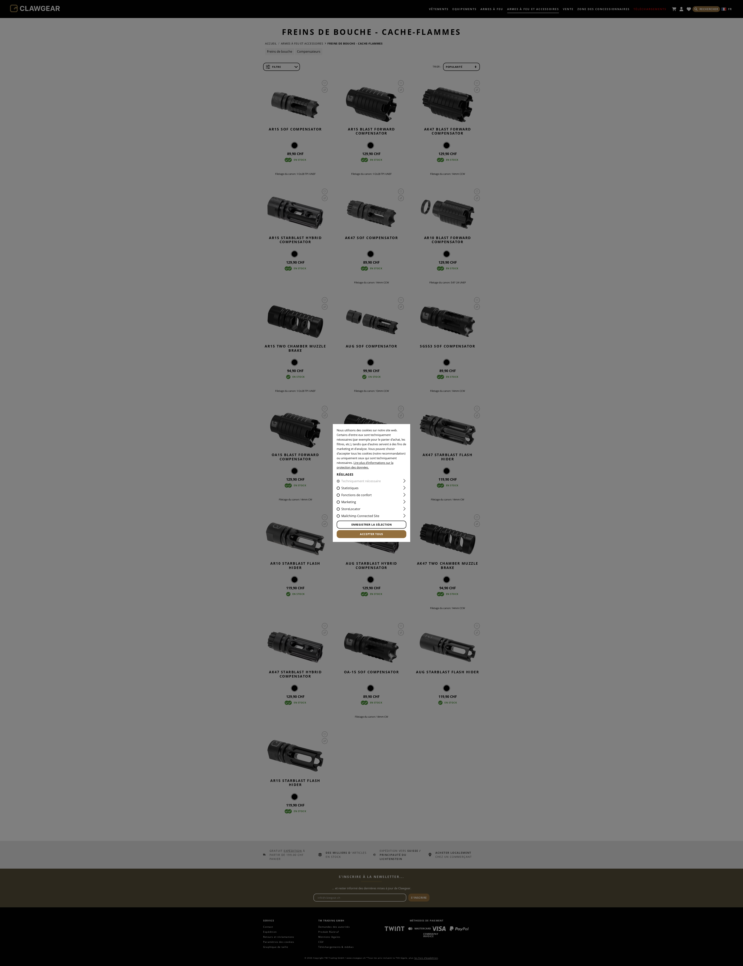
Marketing (348, 502)
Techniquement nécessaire (361, 481)
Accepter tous (371, 534)
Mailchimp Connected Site (360, 516)
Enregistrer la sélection (371, 525)
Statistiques (350, 488)
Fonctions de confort (356, 495)
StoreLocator (350, 509)
